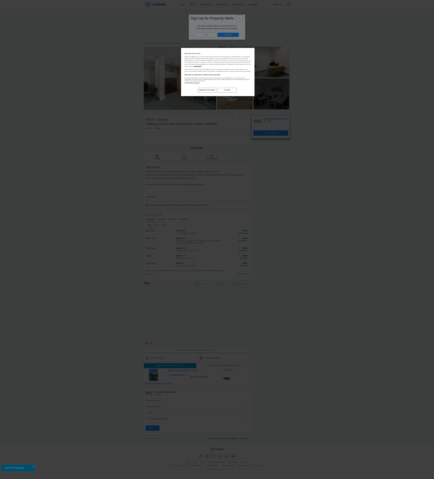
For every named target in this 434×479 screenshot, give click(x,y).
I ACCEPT (227, 90)
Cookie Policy (197, 66)
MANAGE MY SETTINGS (207, 90)
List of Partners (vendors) (191, 83)
